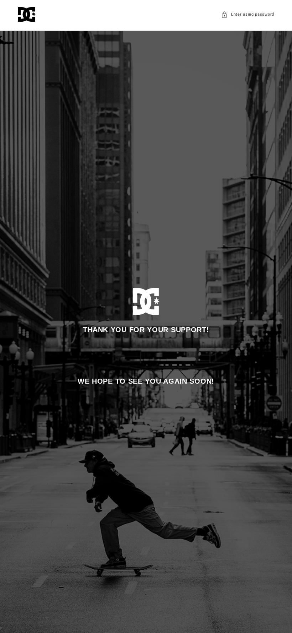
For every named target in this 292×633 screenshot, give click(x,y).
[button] (247, 14)
